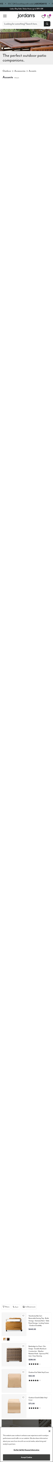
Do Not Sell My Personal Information (26, 1450)
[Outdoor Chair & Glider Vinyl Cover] (14, 1406)
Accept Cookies (26, 1457)
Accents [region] (32, 70)
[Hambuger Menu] (6, 16)
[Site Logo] (26, 16)
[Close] (49, 1431)
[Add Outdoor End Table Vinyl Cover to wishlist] (23, 1372)
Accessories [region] (19, 70)
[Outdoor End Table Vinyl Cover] (14, 1380)
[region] (26, 1444)
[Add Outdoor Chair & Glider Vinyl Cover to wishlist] (23, 1397)
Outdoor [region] (7, 70)
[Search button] (47, 23)
